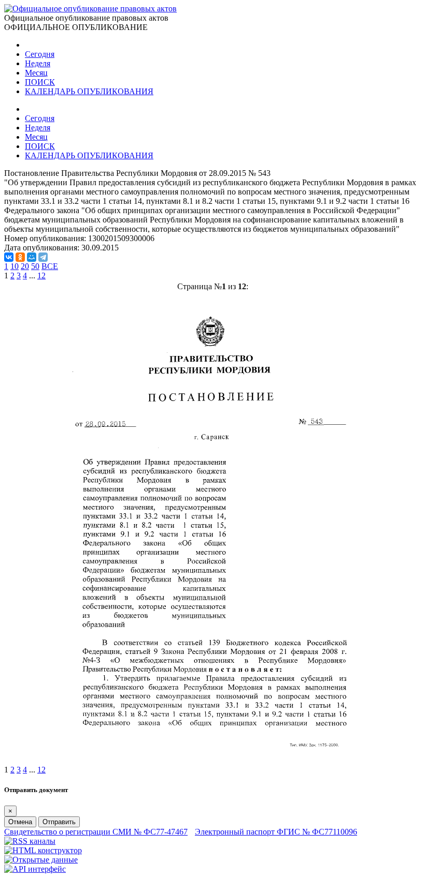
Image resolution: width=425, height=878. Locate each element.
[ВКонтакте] (8, 257)
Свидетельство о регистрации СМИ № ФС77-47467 (96, 831)
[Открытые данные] (41, 859)
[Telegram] (43, 257)
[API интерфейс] (35, 869)
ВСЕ (49, 266)
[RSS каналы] (29, 841)
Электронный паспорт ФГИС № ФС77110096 (276, 831)
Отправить (59, 822)
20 (25, 266)
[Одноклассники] (20, 257)
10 (14, 266)
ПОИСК (40, 82)
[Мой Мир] (31, 257)
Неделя (37, 63)
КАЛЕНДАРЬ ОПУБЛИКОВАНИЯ (89, 91)
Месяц (36, 72)
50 (35, 266)
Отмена (20, 822)
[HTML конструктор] (43, 850)
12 (41, 275)
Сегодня (39, 54)
